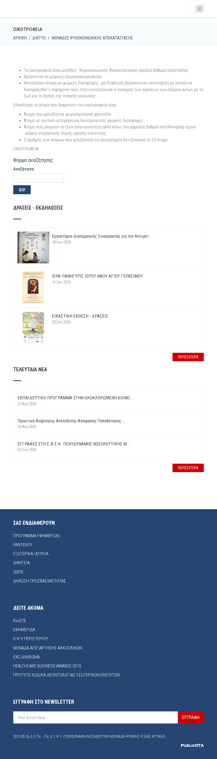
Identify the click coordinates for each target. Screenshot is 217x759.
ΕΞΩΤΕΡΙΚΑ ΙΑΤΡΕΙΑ (30, 553)
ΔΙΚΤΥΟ (39, 37)
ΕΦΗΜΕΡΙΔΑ (24, 629)
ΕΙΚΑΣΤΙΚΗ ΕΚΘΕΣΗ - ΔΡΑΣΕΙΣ (80, 316)
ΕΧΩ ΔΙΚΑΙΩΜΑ (26, 656)
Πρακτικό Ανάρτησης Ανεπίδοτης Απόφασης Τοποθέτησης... (71, 420)
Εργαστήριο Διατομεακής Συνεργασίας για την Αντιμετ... (102, 236)
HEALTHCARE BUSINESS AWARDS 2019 (47, 665)
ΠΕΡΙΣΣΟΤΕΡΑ (188, 357)
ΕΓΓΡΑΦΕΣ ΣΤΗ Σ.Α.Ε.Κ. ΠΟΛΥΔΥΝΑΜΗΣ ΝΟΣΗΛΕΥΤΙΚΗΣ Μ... (74, 443)
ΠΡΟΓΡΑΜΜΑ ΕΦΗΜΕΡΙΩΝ (36, 535)
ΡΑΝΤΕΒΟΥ (22, 544)
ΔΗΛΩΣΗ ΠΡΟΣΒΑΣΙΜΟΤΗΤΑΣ (39, 581)
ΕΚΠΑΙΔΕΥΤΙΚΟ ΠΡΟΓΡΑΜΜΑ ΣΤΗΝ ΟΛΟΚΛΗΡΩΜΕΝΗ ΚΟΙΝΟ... (75, 397)
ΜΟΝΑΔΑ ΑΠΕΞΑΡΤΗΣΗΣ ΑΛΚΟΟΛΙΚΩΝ (47, 647)
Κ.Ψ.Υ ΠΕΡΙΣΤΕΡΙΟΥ (30, 638)
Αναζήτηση (23, 168)
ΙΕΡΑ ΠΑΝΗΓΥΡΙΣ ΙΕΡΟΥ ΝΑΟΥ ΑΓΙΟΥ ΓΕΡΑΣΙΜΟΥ (97, 276)
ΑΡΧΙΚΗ (20, 37)
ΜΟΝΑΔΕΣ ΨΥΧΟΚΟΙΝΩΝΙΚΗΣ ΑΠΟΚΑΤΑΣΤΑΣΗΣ (92, 37)
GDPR (18, 572)
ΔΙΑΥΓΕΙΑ (21, 562)
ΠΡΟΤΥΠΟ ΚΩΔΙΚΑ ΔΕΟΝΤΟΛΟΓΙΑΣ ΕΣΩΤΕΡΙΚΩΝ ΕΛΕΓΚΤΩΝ (66, 674)
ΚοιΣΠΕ (19, 620)
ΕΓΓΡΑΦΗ (191, 717)
